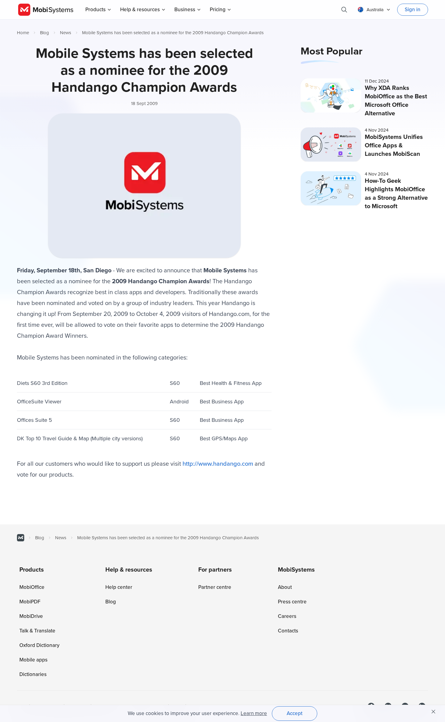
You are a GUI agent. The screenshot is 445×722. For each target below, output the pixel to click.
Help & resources (140, 9)
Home (23, 32)
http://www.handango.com (218, 464)
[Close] (433, 711)
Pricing (218, 9)
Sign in (412, 9)
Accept (294, 713)
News (65, 32)
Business (184, 9)
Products (95, 9)
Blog (44, 32)
